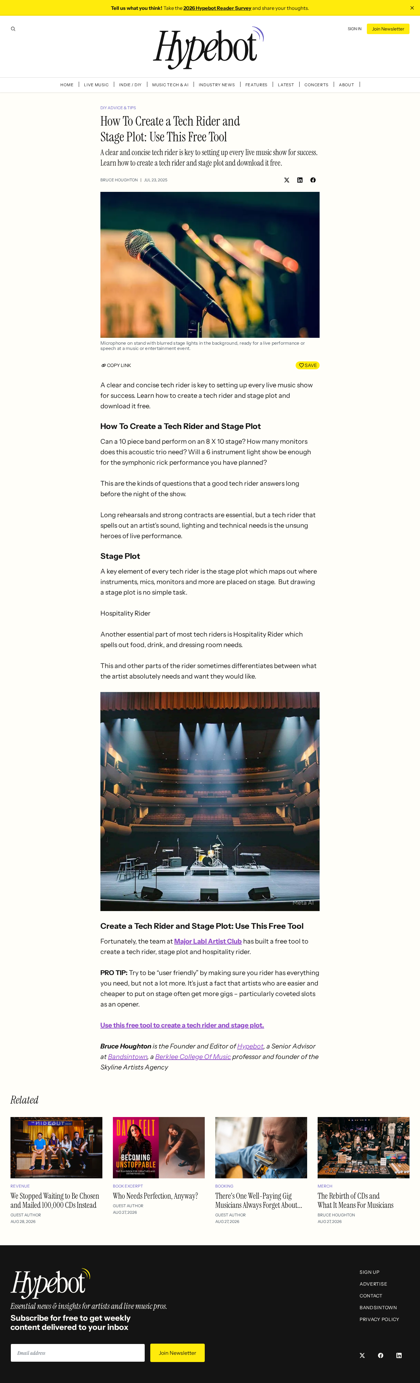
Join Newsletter (388, 29)
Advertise (373, 1284)
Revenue (20, 1186)
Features (256, 84)
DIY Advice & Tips (118, 107)
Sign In (355, 28)
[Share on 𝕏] (286, 180)
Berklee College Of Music (193, 1057)
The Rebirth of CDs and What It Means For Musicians (355, 1200)
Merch (325, 1186)
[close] (412, 8)
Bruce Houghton (119, 179)
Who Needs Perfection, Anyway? (155, 1196)
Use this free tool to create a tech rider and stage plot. (182, 1025)
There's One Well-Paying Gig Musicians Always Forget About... (258, 1200)
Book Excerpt (128, 1186)
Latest (286, 84)
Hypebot (250, 1046)
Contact (371, 1296)
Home (67, 84)
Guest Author (25, 1214)
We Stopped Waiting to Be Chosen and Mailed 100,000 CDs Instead (54, 1200)
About (346, 84)
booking (224, 1186)
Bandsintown (127, 1057)
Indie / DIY (130, 84)
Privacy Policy (379, 1319)
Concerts (316, 84)
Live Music (96, 84)
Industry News (217, 84)
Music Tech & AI (170, 84)
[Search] (13, 29)
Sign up (370, 1272)
